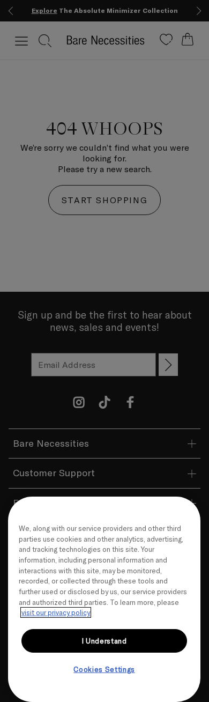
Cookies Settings (104, 669)
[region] (104, 599)
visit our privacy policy (55, 612)
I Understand (104, 641)
